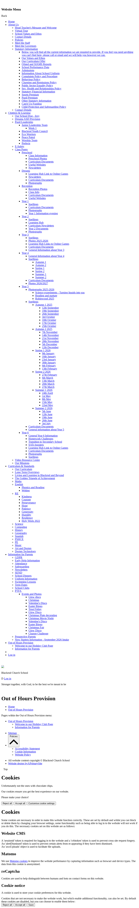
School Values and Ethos (28, 33)
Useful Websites (37, 164)
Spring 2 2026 (43, 371)
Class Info (33, 192)
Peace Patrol (28, 137)
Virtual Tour (21, 30)
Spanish (19, 536)
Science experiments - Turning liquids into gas (60, 292)
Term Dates (21, 584)
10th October (49, 320)
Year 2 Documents (38, 228)
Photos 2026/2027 (38, 283)
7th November (49, 332)
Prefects (26, 143)
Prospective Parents (25, 636)
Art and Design (23, 548)
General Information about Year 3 (46, 249)
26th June (47, 420)
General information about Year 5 (46, 429)
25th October (49, 326)
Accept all (20, 803)
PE (16, 542)
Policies (19, 39)
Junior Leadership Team (34, 125)
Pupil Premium (30, 97)
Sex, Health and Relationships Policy (41, 88)
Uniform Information (26, 578)
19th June (47, 417)
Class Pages (21, 149)
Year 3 (25, 234)
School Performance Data (35, 67)
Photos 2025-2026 (38, 240)
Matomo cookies (19, 861)
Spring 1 (39, 268)
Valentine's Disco (37, 603)
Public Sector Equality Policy (37, 85)
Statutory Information (26, 49)
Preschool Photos (37, 158)
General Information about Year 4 (46, 256)
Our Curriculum (23, 469)
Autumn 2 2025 (43, 329)
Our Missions (22, 463)
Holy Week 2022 (31, 520)
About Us (13, 24)
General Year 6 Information (43, 435)
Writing (26, 490)
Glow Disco (35, 612)
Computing (21, 527)
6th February (49, 365)
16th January (49, 356)
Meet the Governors (25, 45)
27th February (49, 374)
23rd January (49, 359)
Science (19, 524)
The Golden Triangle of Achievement (35, 478)
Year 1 (25, 201)
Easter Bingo (35, 606)
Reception (27, 186)
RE (16, 493)
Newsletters (34, 167)
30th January (49, 362)
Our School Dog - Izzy (27, 116)
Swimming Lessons (25, 581)
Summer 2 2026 (43, 408)
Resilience (27, 517)
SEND (18, 572)
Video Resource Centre (27, 460)
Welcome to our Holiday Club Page (34, 645)
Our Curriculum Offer (33, 61)
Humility (26, 514)
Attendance (21, 563)
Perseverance (29, 502)
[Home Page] (2, 667)
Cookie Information (25, 751)
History (19, 530)
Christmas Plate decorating (42, 615)
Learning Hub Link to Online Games (48, 173)
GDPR (18, 557)
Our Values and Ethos (33, 58)
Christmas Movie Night (41, 618)
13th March (48, 380)
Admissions (28, 70)
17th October (49, 323)
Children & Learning (19, 112)
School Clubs (22, 587)
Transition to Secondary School (45, 441)
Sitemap (12, 733)
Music (18, 545)
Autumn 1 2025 (43, 304)
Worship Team (29, 140)
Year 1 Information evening (43, 213)
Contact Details (23, 36)
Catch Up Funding (32, 103)
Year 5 (25, 286)
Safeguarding (22, 566)
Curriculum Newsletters (41, 225)
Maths (18, 481)
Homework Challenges (40, 438)
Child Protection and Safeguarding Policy (44, 106)
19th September (50, 310)
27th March (48, 386)
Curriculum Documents (41, 161)
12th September (50, 307)
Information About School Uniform (40, 73)
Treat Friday (35, 609)
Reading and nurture (46, 295)
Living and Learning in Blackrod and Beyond (39, 475)
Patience (26, 508)
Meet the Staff (22, 42)
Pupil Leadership (24, 122)
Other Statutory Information (36, 100)
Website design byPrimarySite (25, 763)
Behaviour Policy (31, 79)
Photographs (35, 182)
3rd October (48, 316)
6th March (47, 377)
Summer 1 (40, 274)
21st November (50, 338)
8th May (46, 399)
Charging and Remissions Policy (39, 82)
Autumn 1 (40, 262)
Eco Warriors (29, 134)
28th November (50, 341)
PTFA (18, 590)
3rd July (46, 423)
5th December (49, 344)
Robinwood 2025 (44, 298)
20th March (48, 383)
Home (11, 21)
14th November (50, 335)
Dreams (26, 170)
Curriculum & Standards (21, 466)
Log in (11, 654)
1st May (46, 396)
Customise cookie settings (41, 803)
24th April (47, 393)
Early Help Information (27, 560)
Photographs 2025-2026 (41, 289)
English (19, 484)
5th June (46, 411)
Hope (25, 505)
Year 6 (25, 432)
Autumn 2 (40, 265)
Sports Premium (30, 94)
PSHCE (19, 539)
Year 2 (25, 216)
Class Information (37, 155)
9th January (48, 353)
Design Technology (25, 551)
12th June (47, 414)
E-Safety (19, 146)
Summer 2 (40, 277)
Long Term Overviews (27, 472)
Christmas (33, 600)
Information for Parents (20, 554)
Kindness (27, 496)
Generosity (27, 511)
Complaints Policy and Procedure (39, 76)
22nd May (47, 405)
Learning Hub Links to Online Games (48, 243)
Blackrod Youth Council (35, 131)
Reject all (7, 803)
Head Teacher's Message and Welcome (36, 27)
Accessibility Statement (27, 748)
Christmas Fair (36, 627)
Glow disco (34, 597)
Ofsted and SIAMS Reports (36, 64)
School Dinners (23, 575)
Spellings (33, 204)
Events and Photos (32, 594)
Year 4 (25, 253)
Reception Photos (37, 189)
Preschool (27, 152)
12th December (50, 347)
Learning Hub (36, 222)
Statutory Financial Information (38, 91)
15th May (47, 402)
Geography (21, 533)
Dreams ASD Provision (27, 119)
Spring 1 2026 (43, 350)
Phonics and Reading (33, 487)
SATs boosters (36, 444)
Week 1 (32, 128)
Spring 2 (39, 271)
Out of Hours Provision (20, 642)
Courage (26, 499)
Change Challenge (38, 633)
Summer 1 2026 (43, 390)
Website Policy (23, 754)
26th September (50, 313)
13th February (49, 368)
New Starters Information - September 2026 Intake (42, 639)
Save (31, 905)
